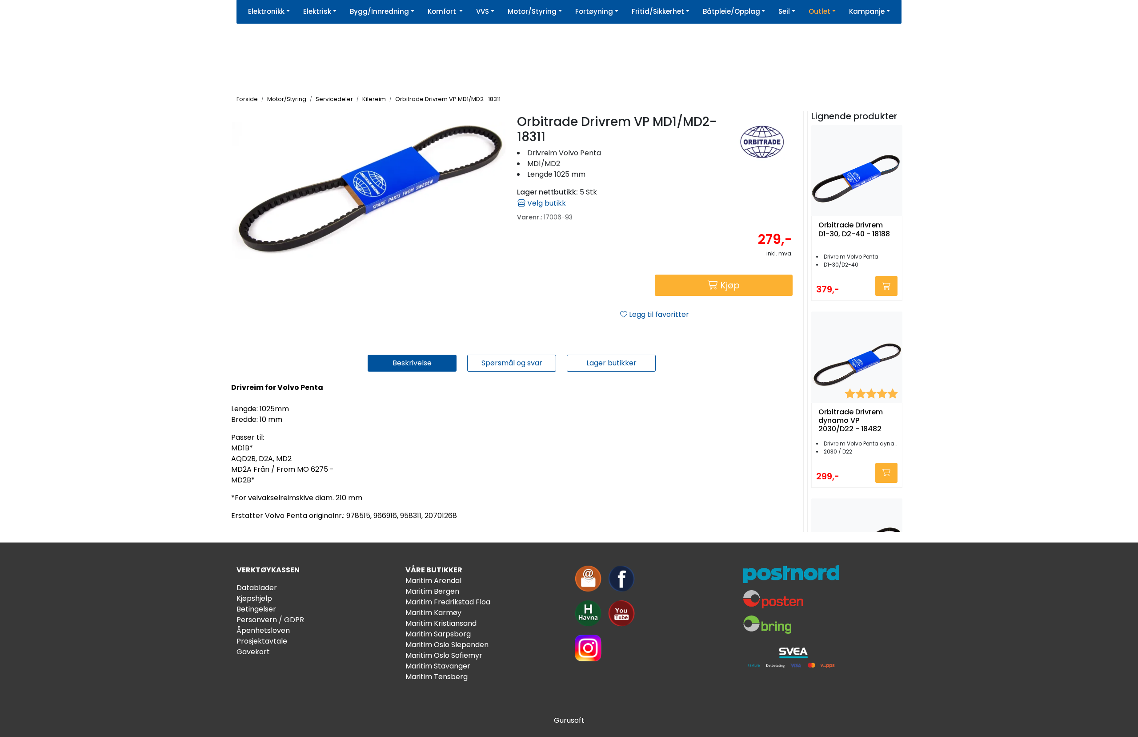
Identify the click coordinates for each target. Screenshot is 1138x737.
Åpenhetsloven (263, 630)
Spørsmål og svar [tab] (511, 363)
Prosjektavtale (261, 641)
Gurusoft (569, 720)
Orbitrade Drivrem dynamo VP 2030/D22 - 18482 (850, 420)
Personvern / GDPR (270, 620)
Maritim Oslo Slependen (447, 645)
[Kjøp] (886, 286)
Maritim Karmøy (433, 612)
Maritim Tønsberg (436, 677)
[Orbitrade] (762, 141)
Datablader (256, 588)
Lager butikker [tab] (611, 363)
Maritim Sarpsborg (438, 634)
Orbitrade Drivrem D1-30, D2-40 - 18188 (854, 230)
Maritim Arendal (433, 580)
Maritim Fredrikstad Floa (447, 602)
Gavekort (253, 652)
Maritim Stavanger (437, 666)
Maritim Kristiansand (441, 623)
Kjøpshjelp (254, 598)
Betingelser (256, 609)
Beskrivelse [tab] (412, 363)
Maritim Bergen (432, 591)
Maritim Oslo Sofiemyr (443, 655)
